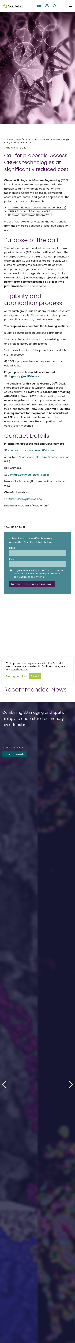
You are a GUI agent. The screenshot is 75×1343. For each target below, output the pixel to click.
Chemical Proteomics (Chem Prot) (30, 215)
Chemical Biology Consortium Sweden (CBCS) (37, 207)
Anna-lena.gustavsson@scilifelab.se (31, 450)
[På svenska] (38, 5)
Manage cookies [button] (16, 676)
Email (12, 559)
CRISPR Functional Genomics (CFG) (30, 211)
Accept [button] (35, 676)
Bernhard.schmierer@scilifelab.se (29, 474)
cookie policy (19, 669)
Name (12, 548)
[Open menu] (70, 6)
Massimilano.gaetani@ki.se (25, 499)
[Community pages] (47, 6)
